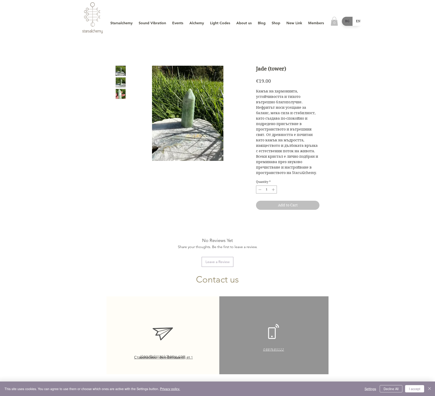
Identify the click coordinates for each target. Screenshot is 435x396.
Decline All (391, 388)
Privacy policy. (170, 388)
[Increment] (273, 189)
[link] (334, 21)
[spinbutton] (266, 189)
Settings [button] (370, 388)
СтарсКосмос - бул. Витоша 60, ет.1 (163, 357)
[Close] (429, 388)
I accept (414, 388)
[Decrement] (259, 189)
